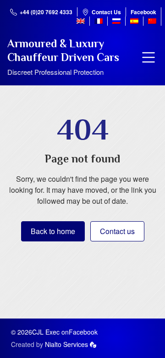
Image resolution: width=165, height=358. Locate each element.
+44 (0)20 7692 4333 (46, 12)
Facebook (143, 12)
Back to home (53, 231)
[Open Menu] (148, 57)
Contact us (117, 231)
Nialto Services (66, 344)
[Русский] (116, 21)
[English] (81, 21)
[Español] (134, 21)
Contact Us (106, 12)
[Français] (98, 21)
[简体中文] (152, 21)
